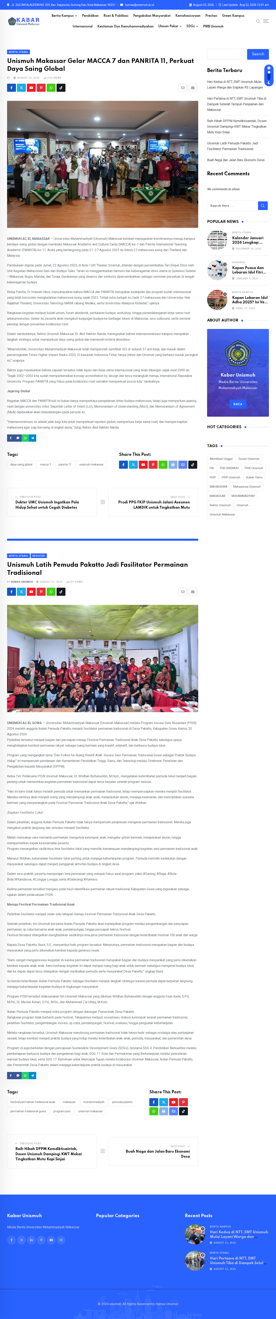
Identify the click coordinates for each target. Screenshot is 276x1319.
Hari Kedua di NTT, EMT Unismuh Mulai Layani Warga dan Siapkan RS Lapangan (239, 1236)
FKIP (213, 477)
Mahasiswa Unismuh (247, 486)
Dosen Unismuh (249, 459)
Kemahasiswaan (187, 16)
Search (258, 54)
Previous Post (30, 497)
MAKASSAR (69, 1102)
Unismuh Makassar (91, 464)
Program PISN (62, 1111)
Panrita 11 (65, 464)
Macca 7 (45, 464)
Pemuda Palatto (122, 1102)
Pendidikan (90, 16)
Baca (238, 404)
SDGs (190, 26)
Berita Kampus (63, 16)
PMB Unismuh (213, 26)
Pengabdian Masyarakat (152, 16)
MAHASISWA (218, 486)
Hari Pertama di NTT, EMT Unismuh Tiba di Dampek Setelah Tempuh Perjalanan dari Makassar (236, 104)
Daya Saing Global (21, 464)
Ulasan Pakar (168, 26)
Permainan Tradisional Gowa (28, 1111)
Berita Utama (241, 232)
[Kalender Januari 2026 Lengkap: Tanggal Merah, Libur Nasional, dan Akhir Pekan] (217, 240)
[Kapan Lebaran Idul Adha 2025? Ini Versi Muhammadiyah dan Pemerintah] (217, 300)
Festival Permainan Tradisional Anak (32, 1102)
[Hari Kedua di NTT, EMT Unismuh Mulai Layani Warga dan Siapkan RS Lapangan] (195, 1234)
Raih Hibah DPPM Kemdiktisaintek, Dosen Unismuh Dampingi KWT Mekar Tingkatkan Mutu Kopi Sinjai (48, 1154)
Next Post (178, 497)
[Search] (258, 21)
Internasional (83, 26)
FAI (212, 468)
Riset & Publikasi (115, 16)
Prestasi (211, 16)
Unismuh (242, 505)
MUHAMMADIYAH (93, 1102)
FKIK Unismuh (254, 468)
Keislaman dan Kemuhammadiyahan (125, 26)
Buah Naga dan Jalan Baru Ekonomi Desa (235, 160)
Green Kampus (233, 16)
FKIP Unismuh (231, 477)
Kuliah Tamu (254, 477)
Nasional (238, 262)
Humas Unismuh (22, 581)
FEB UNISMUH (229, 468)
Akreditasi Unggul (221, 459)
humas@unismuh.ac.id (139, 4)
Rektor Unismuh (220, 505)
